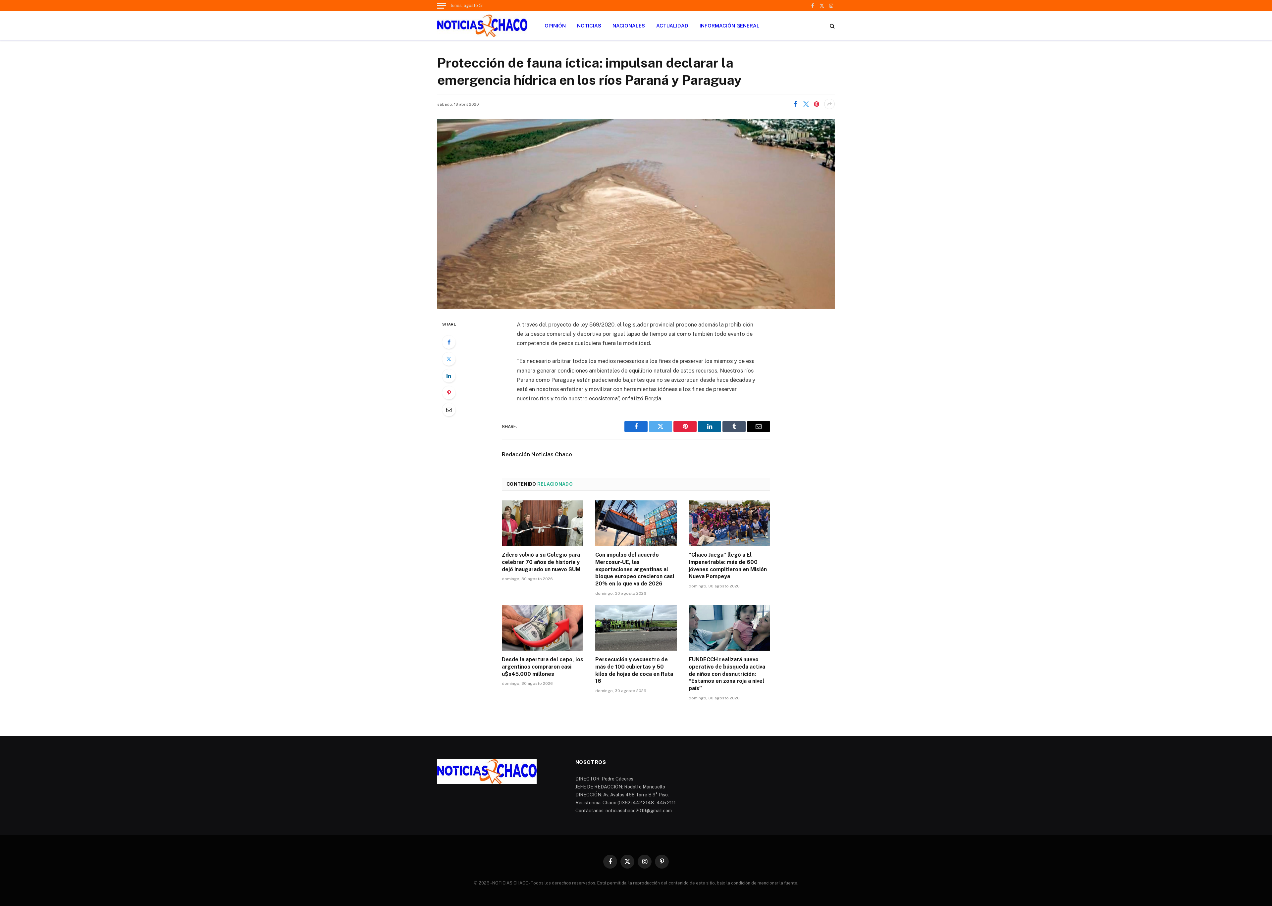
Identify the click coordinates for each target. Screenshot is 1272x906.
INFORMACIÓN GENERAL (730, 25)
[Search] (831, 25)
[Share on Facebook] (795, 104)
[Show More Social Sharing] (829, 104)
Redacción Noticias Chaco (537, 454)
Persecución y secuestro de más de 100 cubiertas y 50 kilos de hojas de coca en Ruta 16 (634, 670)
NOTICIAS (589, 25)
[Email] (448, 409)
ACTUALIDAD (672, 25)
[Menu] (441, 5)
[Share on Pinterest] (817, 104)
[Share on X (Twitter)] (806, 104)
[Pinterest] (448, 392)
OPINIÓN (555, 25)
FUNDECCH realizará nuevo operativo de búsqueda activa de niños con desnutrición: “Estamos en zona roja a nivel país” (727, 673)
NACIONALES (628, 25)
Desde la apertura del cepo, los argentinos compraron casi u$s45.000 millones (542, 666)
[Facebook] (448, 342)
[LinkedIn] (448, 375)
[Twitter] (448, 359)
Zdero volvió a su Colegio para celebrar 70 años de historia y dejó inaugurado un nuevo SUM (541, 562)
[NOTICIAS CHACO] (482, 25)
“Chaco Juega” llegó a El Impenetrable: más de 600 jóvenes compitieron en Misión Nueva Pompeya (728, 565)
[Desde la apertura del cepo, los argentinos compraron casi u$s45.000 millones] (542, 628)
